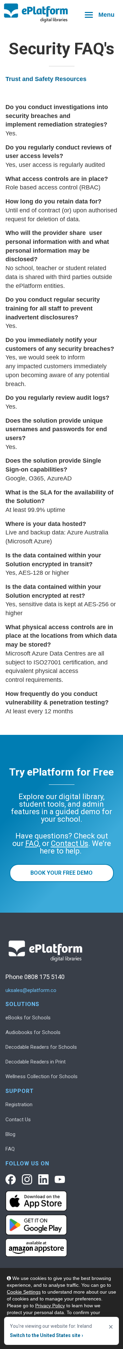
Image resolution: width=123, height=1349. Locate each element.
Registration (18, 1104)
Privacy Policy (50, 1305)
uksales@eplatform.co (30, 990)
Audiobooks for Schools (32, 1032)
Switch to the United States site (46, 1335)
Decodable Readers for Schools (41, 1047)
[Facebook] (10, 1179)
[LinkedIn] (43, 1179)
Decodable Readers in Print (35, 1061)
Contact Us (18, 1119)
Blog (10, 1134)
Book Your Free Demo (61, 873)
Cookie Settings (24, 1292)
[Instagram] (27, 1179)
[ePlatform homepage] (61, 13)
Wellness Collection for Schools (41, 1076)
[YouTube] (60, 1179)
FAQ (10, 1149)
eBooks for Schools (28, 1017)
